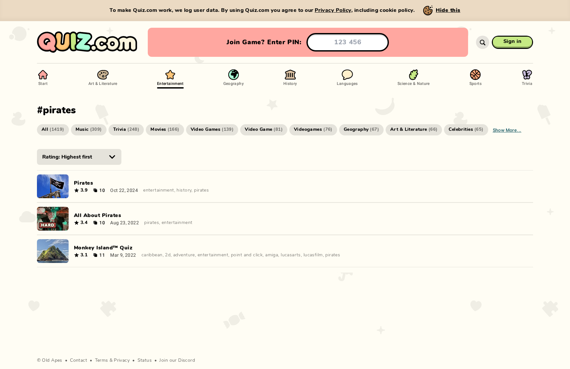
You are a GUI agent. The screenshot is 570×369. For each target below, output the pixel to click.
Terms (101, 360)
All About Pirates (97, 215)
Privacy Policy (333, 10)
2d (168, 255)
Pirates (83, 183)
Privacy (122, 360)
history (183, 190)
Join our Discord (177, 360)
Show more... (507, 130)
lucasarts (291, 255)
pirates (201, 190)
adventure (184, 255)
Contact (78, 360)
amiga (271, 255)
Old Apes (52, 360)
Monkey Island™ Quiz (103, 247)
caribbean (152, 255)
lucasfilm (313, 255)
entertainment (158, 190)
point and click (247, 255)
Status (145, 360)
